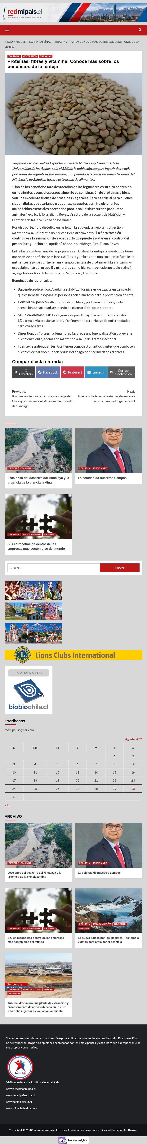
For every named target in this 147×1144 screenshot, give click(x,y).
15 (114, 772)
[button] (8, 30)
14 (96, 772)
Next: (106, 396)
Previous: (43, 399)
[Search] (140, 30)
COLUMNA (14, 56)
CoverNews (110, 1130)
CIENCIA (13, 468)
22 (114, 780)
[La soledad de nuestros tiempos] (109, 450)
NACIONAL (45, 56)
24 (14, 788)
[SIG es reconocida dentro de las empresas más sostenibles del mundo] (38, 516)
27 (77, 788)
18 (35, 780)
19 (57, 780)
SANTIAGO (14, 993)
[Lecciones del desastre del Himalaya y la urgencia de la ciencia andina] (38, 450)
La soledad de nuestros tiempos (102, 478)
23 (133, 780)
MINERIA (48, 989)
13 (77, 772)
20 (77, 780)
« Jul (7, 805)
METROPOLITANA (32, 989)
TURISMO (84, 928)
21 (96, 780)
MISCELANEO (30, 56)
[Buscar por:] (53, 567)
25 (35, 788)
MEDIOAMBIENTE (32, 534)
